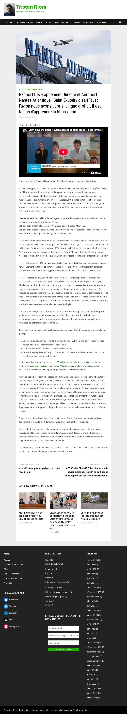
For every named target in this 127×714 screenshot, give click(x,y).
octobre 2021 (93, 656)
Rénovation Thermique (56, 582)
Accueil (9, 22)
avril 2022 (91, 633)
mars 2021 (91, 683)
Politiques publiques (54, 596)
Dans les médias (62, 22)
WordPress (77, 710)
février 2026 (92, 559)
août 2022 (91, 624)
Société (48, 601)
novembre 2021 (94, 651)
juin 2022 (91, 628)
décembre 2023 (94, 592)
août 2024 (91, 569)
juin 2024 (91, 573)
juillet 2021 (92, 665)
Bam (87, 710)
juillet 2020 (92, 697)
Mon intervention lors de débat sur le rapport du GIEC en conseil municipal (31, 515)
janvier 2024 (92, 587)
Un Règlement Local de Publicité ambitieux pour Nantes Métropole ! (92, 515)
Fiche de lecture (52, 563)
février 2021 (92, 688)
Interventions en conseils (29, 22)
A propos (101, 22)
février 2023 (92, 610)
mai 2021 (91, 674)
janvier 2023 (92, 615)
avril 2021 (91, 679)
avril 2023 (91, 605)
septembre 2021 (94, 660)
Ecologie (49, 569)
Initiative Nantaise (53, 587)
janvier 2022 (92, 642)
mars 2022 (91, 637)
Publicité (49, 577)
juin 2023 (91, 601)
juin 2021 (91, 670)
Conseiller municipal (83, 22)
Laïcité (48, 605)
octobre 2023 (93, 596)
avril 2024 (91, 582)
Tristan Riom (31, 6)
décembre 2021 (94, 647)
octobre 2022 (93, 619)
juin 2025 (91, 564)
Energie (48, 573)
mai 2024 (91, 578)
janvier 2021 (92, 693)
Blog (48, 22)
